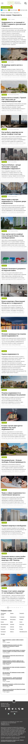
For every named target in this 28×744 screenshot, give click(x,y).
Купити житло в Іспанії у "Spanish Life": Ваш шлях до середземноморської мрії (14, 99)
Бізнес (2, 621)
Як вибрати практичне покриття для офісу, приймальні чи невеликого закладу (12, 645)
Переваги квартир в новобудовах (14, 526)
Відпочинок (13, 619)
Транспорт (21, 617)
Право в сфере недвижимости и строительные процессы (13, 494)
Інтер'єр (12, 626)
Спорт (20, 621)
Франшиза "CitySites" (5, 704)
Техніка (11, 613)
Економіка (3, 626)
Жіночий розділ (4, 624)
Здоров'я (21, 613)
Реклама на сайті (4, 703)
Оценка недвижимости (10, 354)
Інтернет (12, 624)
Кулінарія (3, 629)
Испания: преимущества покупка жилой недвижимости (14, 335)
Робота (12, 631)
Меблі (11, 621)
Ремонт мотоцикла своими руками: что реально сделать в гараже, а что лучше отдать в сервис (14, 651)
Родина (21, 629)
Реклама (3, 634)
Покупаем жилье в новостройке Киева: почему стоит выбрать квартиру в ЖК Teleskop (13, 558)
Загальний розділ (3, 614)
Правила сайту (16, 740)
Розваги (21, 619)
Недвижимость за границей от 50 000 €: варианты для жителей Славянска (14, 24)
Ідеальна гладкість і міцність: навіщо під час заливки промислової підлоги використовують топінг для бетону (14, 662)
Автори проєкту (14, 711)
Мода (20, 626)
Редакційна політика (10, 741)
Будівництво (4, 619)
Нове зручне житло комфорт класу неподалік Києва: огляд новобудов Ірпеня (13, 236)
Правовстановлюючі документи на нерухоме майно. (14, 269)
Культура (21, 624)
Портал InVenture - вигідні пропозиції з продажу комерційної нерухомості (11, 167)
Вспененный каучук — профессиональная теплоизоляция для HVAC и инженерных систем (12, 679)
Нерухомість (13, 617)
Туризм (2, 617)
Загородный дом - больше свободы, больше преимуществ (14, 461)
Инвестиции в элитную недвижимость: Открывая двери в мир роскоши (14, 201)
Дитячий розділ (23, 631)
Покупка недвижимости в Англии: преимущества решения (14, 394)
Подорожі (3, 631)
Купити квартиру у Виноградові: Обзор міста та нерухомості (13, 302)
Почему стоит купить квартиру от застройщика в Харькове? (13, 592)
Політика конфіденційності (7, 740)
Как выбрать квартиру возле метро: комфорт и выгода (12, 133)
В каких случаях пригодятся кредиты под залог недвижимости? (12, 427)
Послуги (12, 629)
